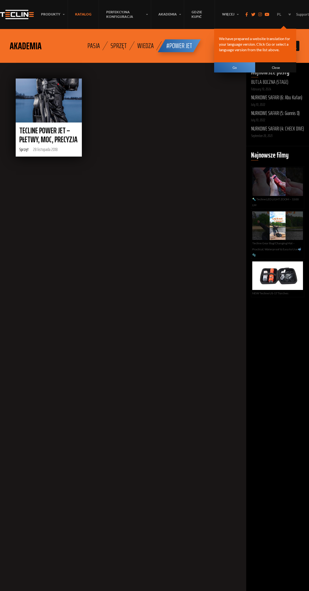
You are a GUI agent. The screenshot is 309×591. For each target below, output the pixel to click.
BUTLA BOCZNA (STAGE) (269, 82)
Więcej (228, 14)
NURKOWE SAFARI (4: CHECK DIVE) (277, 128)
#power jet (179, 45)
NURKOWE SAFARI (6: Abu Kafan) (276, 97)
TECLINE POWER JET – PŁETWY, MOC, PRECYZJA (48, 135)
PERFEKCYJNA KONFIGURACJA (119, 14)
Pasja (93, 45)
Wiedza (145, 45)
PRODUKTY (50, 14)
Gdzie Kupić (196, 14)
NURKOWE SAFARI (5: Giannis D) (275, 113)
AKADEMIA (167, 14)
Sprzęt (119, 45)
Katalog (83, 14)
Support (302, 14)
